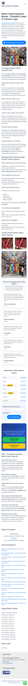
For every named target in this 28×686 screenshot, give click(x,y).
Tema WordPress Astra (14, 682)
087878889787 (17, 536)
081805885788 (11, 540)
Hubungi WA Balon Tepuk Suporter (15, 42)
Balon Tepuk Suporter (10, 6)
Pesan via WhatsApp (14, 417)
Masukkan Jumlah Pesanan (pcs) (11, 406)
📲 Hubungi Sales (14, 439)
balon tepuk (4, 648)
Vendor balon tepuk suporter (8, 23)
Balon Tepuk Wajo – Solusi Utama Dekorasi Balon (13, 581)
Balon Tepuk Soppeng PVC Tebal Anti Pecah (12, 596)
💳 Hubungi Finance (14, 446)
